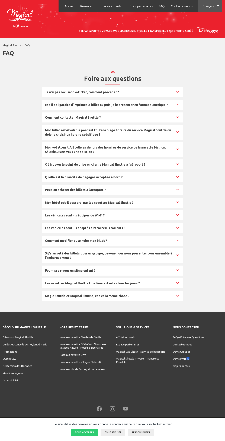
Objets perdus (181, 365)
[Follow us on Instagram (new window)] (112, 409)
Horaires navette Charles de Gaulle (80, 337)
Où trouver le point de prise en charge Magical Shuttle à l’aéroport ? (95, 165)
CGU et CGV (10, 358)
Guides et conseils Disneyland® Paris (25, 344)
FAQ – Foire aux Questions (188, 337)
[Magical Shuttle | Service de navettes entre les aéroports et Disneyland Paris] (20, 15)
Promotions (10, 351)
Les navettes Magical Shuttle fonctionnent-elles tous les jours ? (92, 284)
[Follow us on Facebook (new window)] (99, 409)
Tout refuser (112, 432)
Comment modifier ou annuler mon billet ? (76, 241)
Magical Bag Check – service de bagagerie (140, 351)
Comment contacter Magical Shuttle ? (73, 118)
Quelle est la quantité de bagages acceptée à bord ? (84, 178)
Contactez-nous (182, 6)
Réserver (86, 6)
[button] (210, 6)
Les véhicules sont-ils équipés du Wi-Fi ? (75, 216)
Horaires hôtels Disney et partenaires (82, 369)
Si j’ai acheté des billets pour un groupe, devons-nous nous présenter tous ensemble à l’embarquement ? (108, 255)
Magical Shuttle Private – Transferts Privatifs (137, 360)
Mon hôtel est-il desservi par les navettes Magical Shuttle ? (89, 203)
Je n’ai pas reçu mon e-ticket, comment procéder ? (82, 93)
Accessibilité (10, 380)
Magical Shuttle (12, 45)
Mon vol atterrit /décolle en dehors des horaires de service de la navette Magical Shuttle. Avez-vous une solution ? (105, 149)
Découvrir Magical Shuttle (18, 337)
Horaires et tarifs (110, 6)
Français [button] (208, 6)
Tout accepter (84, 432)
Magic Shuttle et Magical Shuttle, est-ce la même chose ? (87, 297)
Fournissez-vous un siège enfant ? (70, 271)
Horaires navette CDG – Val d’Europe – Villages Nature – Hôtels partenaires (82, 346)
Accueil (69, 6)
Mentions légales (13, 373)
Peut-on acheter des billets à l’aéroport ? (75, 191)
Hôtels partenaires (140, 6)
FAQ (162, 6)
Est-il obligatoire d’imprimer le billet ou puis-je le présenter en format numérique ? (106, 106)
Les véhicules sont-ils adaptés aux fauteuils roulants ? (85, 229)
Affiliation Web (125, 337)
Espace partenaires (127, 344)
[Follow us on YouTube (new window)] (125, 409)
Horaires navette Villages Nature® (80, 362)
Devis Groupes (181, 351)
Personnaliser (141, 432)
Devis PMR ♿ (181, 358)
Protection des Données (17, 365)
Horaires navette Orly (72, 354)
